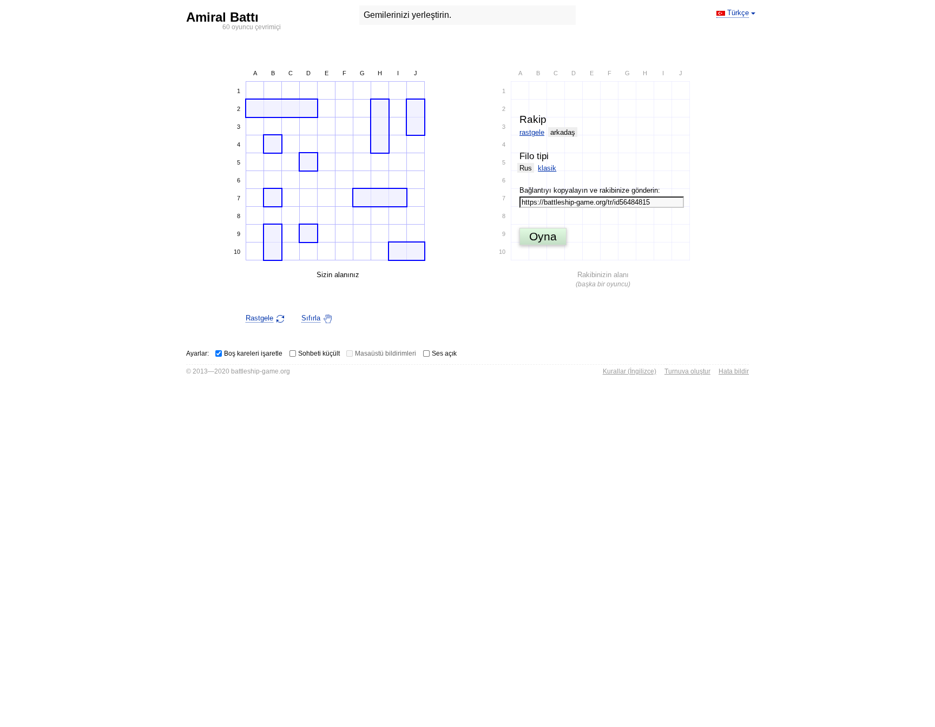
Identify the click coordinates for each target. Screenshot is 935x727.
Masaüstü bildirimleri (385, 353)
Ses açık (444, 353)
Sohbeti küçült (319, 353)
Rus (525, 168)
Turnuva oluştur (687, 371)
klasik (547, 168)
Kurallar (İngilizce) (629, 371)
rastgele (531, 132)
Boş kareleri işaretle (253, 353)
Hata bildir (734, 371)
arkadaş (562, 132)
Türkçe (738, 13)
